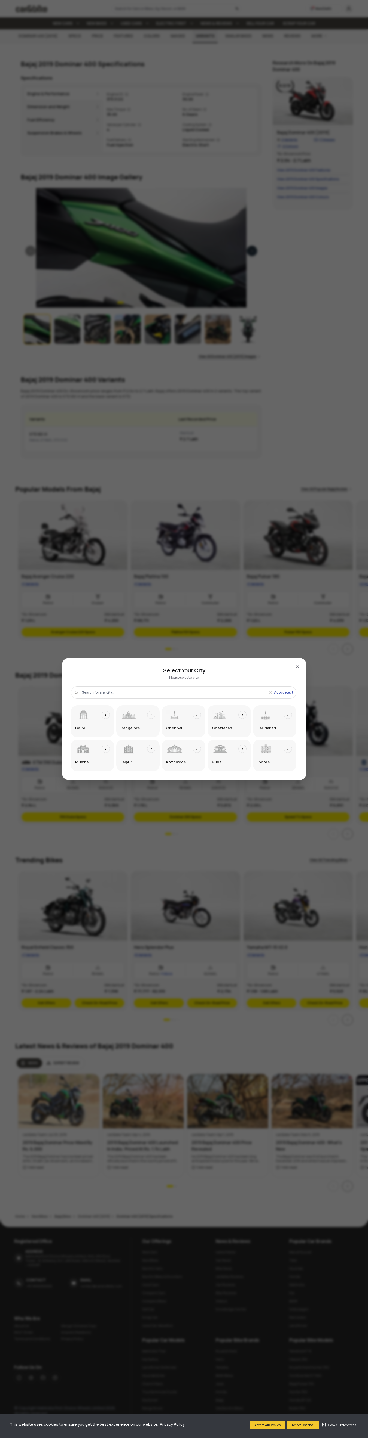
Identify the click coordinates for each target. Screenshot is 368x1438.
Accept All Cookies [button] (267, 1425)
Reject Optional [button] (303, 1425)
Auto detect (283, 692)
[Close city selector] (297, 666)
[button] (339, 1425)
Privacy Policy (172, 1424)
